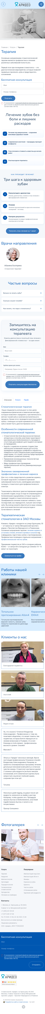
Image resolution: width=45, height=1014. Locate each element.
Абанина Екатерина (13, 265)
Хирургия (4, 876)
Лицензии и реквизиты (9, 923)
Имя (4, 347)
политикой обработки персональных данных (28, 103)
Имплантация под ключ (32, 874)
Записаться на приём (12, 556)
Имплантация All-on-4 (31, 876)
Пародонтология (7, 885)
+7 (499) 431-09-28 (7, 911)
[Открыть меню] (3, 4)
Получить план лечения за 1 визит (22, 231)
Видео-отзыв (8, 724)
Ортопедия (5, 882)
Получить (8, 98)
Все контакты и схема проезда (11, 920)
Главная (4, 47)
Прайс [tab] (26, 400)
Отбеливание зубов (30, 890)
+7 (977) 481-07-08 (7, 914)
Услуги (12, 47)
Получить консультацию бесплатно (22, 384)
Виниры (26, 879)
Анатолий (7, 695)
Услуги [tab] (17, 400)
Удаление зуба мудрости (32, 893)
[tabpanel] (22, 477)
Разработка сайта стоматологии (16, 1002)
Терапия (4, 874)
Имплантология (6, 879)
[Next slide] (43, 574)
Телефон (6, 356)
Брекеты (27, 885)
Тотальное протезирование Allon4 (15, 613)
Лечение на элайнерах (9, 895)
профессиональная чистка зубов (14, 539)
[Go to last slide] (39, 574)
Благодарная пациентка (12, 666)
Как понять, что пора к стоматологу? (17, 309)
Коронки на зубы (29, 882)
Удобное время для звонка (11, 365)
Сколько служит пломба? (12, 301)
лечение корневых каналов (26, 533)
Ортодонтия (5, 892)
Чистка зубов (28, 887)
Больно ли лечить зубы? (12, 293)
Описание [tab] (8, 400)
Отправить (36, 965)
